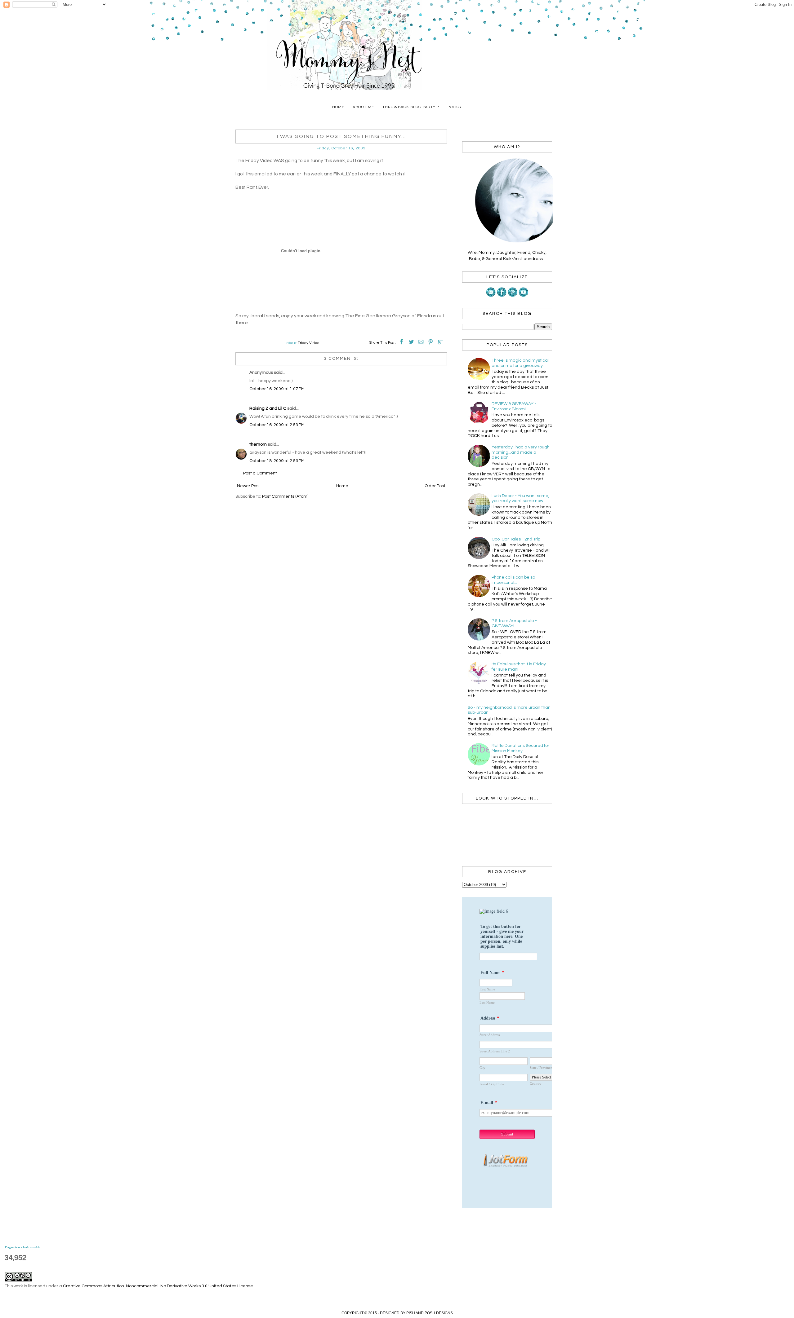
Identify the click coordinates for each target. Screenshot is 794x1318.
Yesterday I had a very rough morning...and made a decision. (521, 452)
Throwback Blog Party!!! (410, 107)
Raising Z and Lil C (267, 408)
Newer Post (248, 486)
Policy (455, 107)
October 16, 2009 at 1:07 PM (277, 389)
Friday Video (308, 343)
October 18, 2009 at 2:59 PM (277, 461)
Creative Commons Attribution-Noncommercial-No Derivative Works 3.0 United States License (158, 1286)
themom (258, 444)
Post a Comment (260, 473)
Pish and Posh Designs (429, 1313)
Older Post (435, 486)
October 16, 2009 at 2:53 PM (277, 425)
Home (338, 107)
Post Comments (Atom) (285, 496)
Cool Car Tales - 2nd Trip (516, 539)
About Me (363, 107)
